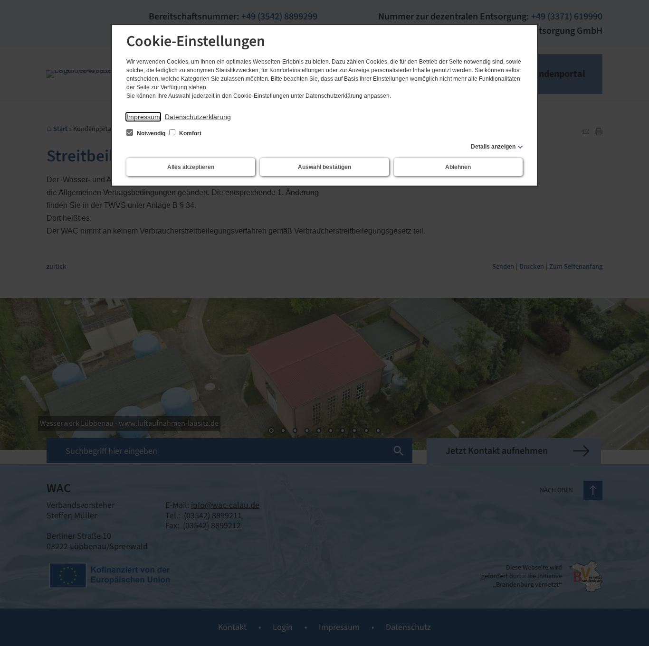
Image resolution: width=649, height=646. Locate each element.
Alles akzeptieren (190, 167)
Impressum (143, 117)
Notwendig (151, 133)
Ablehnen (458, 167)
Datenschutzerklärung (198, 117)
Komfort (189, 133)
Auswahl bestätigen (324, 167)
